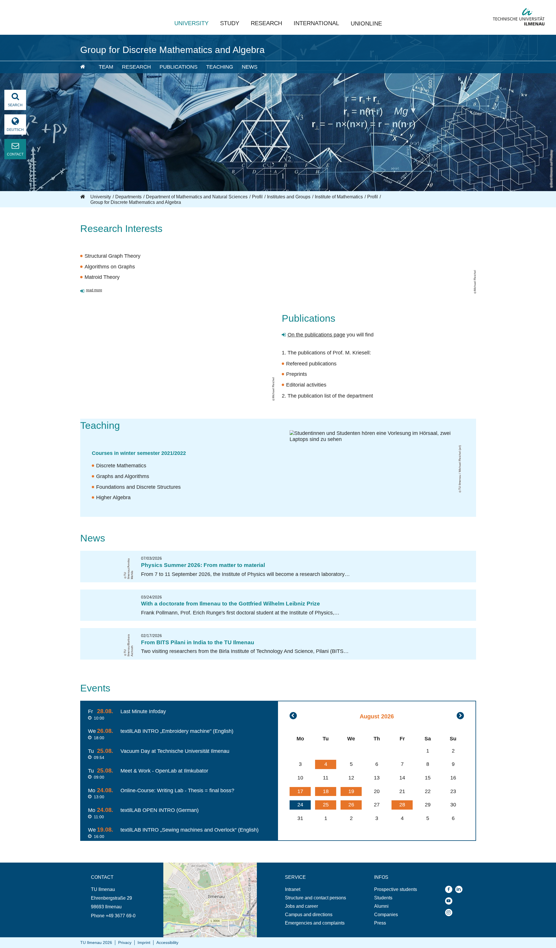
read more (94, 290)
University (191, 23)
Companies (386, 914)
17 (300, 791)
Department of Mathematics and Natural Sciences (197, 196)
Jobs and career (301, 906)
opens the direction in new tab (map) (200, 865)
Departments (128, 196)
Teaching (219, 67)
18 (326, 791)
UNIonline (366, 23)
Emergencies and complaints (315, 922)
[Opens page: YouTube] (450, 901)
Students (383, 897)
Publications (178, 67)
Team (106, 67)
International (316, 23)
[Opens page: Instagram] (450, 912)
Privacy (124, 942)
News (249, 67)
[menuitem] (85, 67)
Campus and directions (308, 914)
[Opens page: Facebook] (450, 889)
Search (15, 105)
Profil (257, 196)
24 (300, 805)
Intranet (292, 889)
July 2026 (293, 715)
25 (326, 805)
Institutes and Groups (288, 196)
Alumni (381, 906)
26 (351, 805)
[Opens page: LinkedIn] (460, 889)
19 (351, 791)
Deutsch (15, 130)
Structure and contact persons (315, 897)
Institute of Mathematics (339, 196)
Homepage (83, 197)
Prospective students (395, 889)
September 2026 (460, 715)
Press (380, 922)
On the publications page (316, 335)
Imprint (144, 942)
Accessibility (167, 942)
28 (402, 805)
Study (229, 23)
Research (266, 23)
